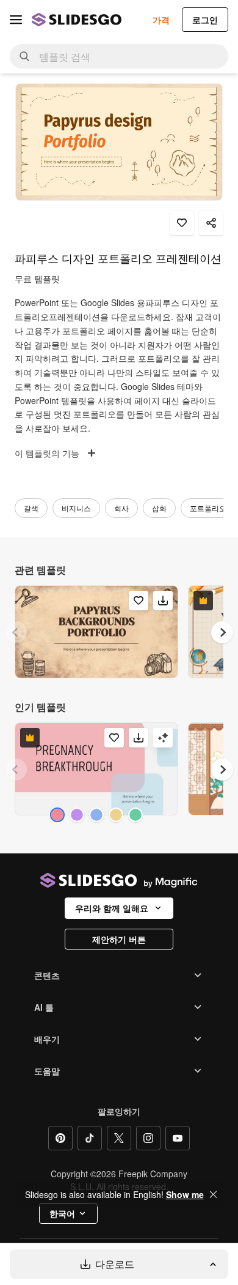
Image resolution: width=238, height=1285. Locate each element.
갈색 (31, 508)
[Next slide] (222, 632)
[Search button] (24, 56)
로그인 (205, 19)
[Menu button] (16, 19)
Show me (185, 1194)
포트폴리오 (208, 508)
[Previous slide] (16, 632)
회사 (121, 508)
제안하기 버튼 (119, 939)
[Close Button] (213, 1194)
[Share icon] (211, 223)
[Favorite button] (182, 223)
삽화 (159, 508)
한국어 (62, 1213)
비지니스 (76, 508)
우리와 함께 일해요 (111, 908)
